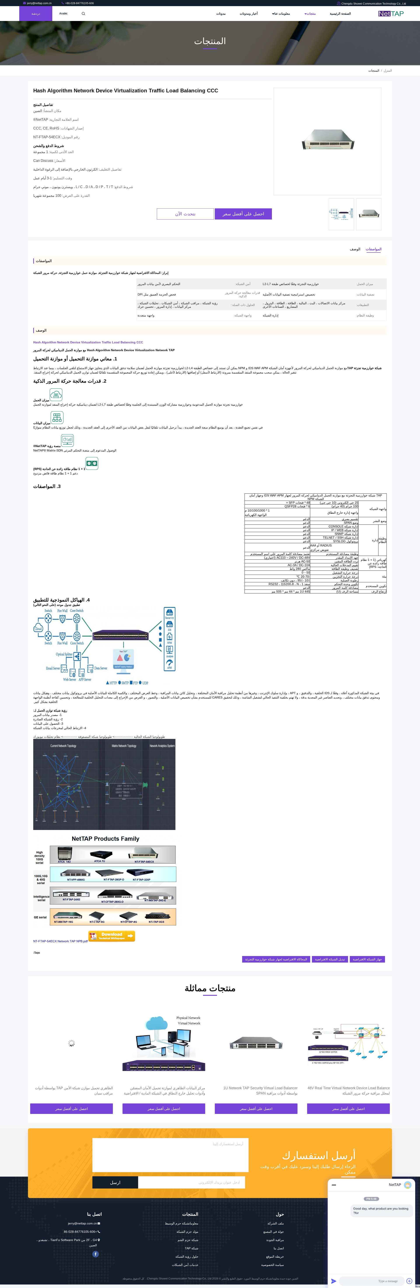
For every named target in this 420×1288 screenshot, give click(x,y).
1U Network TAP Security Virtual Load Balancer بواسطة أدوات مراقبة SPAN (353, 1090)
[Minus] (333, 1185)
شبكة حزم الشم (188, 1240)
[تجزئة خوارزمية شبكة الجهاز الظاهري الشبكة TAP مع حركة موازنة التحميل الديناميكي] (71, 1043)
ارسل (115, 1182)
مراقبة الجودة (275, 1240)
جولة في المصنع (273, 1231)
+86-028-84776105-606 (79, 3)
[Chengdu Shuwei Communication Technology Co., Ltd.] (392, 13)
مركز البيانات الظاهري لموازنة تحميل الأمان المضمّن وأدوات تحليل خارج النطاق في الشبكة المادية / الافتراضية (257, 1090)
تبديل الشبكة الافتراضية (330, 959)
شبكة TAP (191, 1248)
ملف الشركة (276, 1223)
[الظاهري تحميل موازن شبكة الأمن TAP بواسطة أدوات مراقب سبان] (163, 1043)
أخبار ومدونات (249, 13)
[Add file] (409, 1281)
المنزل (388, 70)
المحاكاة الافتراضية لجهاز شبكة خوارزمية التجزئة (276, 959)
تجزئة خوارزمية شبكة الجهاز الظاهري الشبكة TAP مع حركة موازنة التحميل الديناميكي (74, 1090)
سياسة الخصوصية (272, 1265)
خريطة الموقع (275, 1256)
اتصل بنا (279, 1248)
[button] (384, 1053)
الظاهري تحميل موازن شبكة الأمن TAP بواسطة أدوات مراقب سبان (166, 1090)
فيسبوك (95, 1254)
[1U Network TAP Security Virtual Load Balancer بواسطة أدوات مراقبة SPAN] (348, 1043)
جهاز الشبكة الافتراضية (367, 959)
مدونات (221, 13)
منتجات (311, 13)
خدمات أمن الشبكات (185, 1265)
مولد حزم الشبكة (187, 1231)
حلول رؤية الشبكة (186, 1256)
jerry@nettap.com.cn (39, 3)
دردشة (36, 13)
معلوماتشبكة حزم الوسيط (181, 1223)
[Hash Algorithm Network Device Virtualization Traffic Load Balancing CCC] (327, 141)
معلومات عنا (281, 13)
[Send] (333, 1281)
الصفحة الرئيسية (340, 13)
